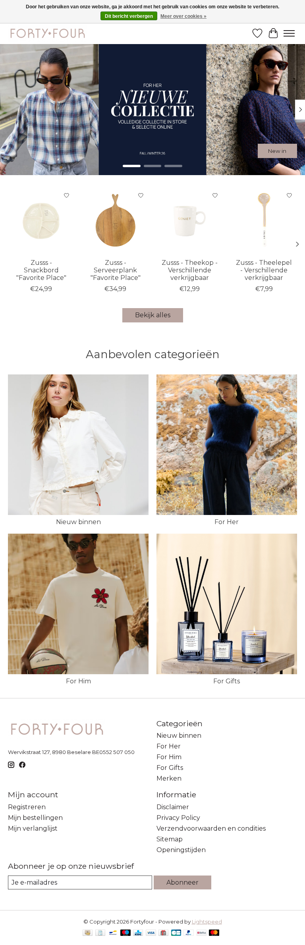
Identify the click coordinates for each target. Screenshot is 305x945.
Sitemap (169, 839)
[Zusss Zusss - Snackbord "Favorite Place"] (41, 221)
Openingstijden (181, 850)
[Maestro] (125, 933)
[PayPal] (188, 933)
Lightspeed (207, 921)
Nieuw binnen (78, 522)
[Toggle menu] (289, 33)
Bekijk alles (152, 315)
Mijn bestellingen (35, 818)
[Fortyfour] (47, 33)
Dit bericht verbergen (129, 16)
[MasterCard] (214, 933)
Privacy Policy (178, 818)
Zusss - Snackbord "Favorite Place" (41, 270)
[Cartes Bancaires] (176, 933)
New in (277, 150)
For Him (78, 681)
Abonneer (182, 882)
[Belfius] (202, 933)
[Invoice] (100, 933)
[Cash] (88, 933)
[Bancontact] (113, 933)
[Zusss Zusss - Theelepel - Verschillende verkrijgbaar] (264, 221)
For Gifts (226, 681)
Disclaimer (172, 807)
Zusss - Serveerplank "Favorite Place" (116, 270)
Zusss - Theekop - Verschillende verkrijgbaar (190, 270)
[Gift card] (163, 933)
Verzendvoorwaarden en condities (211, 828)
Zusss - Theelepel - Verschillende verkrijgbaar (264, 270)
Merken (168, 778)
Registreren (27, 807)
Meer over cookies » (183, 16)
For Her (226, 522)
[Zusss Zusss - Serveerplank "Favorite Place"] (115, 221)
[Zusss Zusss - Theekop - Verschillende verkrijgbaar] (189, 221)
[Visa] (151, 933)
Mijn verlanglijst (33, 828)
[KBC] (138, 933)
